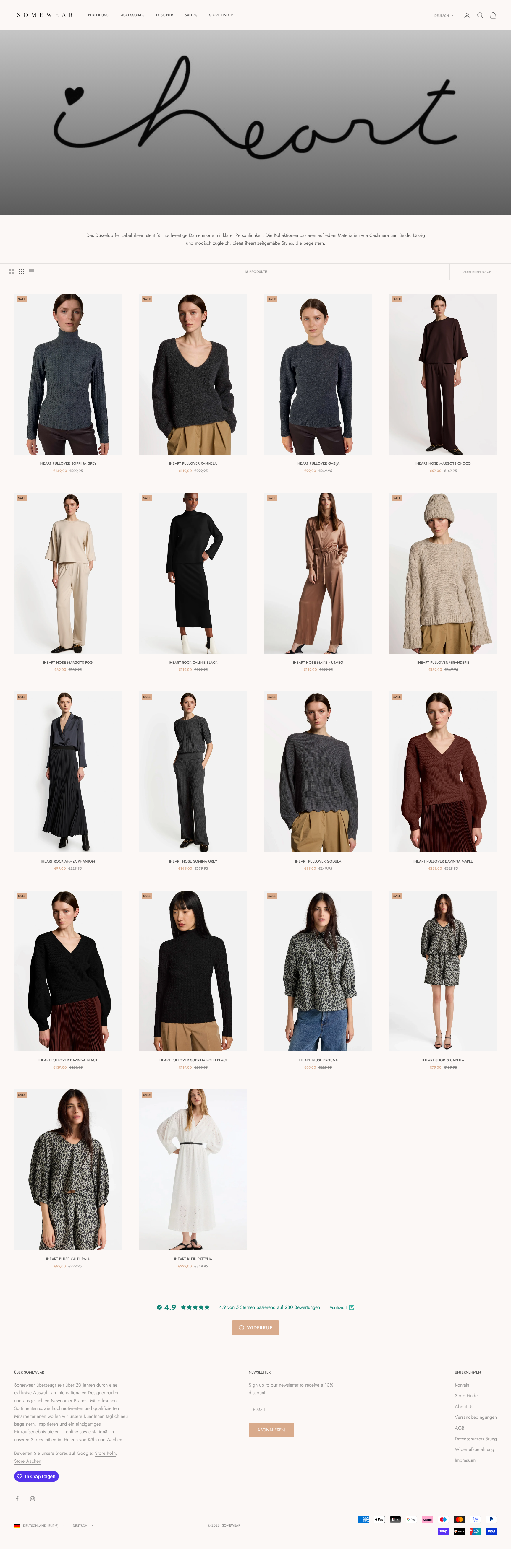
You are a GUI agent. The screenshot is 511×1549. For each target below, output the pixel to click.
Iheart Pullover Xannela (193, 463)
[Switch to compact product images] (31, 272)
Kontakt (462, 1385)
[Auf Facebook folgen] (17, 1499)
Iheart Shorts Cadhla (443, 1060)
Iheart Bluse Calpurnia (68, 1259)
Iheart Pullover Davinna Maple (443, 861)
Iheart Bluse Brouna (318, 1060)
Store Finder (221, 15)
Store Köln (105, 1453)
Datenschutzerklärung (476, 1438)
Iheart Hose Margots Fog (68, 662)
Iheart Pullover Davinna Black (67, 1060)
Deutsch (441, 15)
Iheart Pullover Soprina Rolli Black (193, 1060)
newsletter (288, 1385)
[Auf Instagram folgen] (32, 1499)
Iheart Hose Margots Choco (443, 463)
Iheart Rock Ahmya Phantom (68, 861)
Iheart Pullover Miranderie (443, 662)
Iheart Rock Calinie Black (193, 662)
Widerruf (259, 1327)
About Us (464, 1406)
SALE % (191, 15)
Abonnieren (271, 1430)
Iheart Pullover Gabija (318, 463)
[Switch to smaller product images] (21, 272)
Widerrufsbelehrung (474, 1449)
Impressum (465, 1460)
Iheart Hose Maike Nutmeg (318, 662)
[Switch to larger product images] (11, 272)
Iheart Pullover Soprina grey (68, 463)
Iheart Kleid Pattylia (193, 1259)
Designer (164, 15)
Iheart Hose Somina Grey (193, 861)
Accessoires (132, 15)
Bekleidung (98, 15)
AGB (459, 1428)
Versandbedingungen (476, 1417)
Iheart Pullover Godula (318, 861)
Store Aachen (27, 1461)
